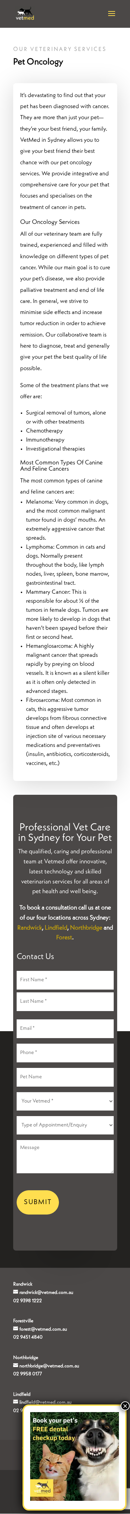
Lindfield (56, 928)
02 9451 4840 (28, 1337)
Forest (64, 937)
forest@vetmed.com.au (43, 1329)
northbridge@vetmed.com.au (49, 1366)
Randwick (29, 928)
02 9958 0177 (27, 1374)
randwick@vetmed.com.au (46, 1292)
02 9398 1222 (27, 1300)
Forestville (23, 1321)
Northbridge (86, 928)
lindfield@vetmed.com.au (45, 1402)
